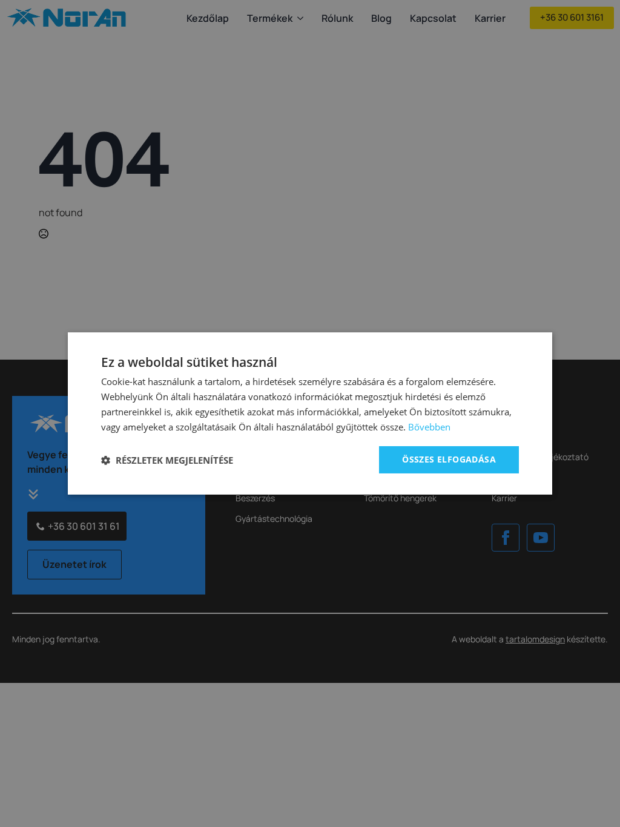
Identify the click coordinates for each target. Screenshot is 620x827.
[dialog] (310, 413)
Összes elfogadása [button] (449, 459)
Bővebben (429, 427)
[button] (167, 460)
